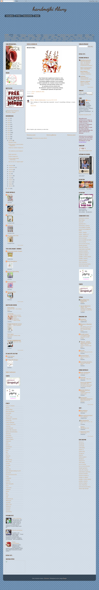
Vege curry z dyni (17, 341)
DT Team (18, 15)
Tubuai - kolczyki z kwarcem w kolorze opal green (86, 345)
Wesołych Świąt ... (12, 142)
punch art (18, 40)
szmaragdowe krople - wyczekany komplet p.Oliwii (85, 337)
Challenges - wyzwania (26, 35)
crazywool (83, 319)
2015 (9, 130)
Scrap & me (82, 460)
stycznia (11, 186)
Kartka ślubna (84, 411)
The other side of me (12, 235)
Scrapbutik (81, 444)
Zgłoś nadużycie (10, 372)
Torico (60, 39)
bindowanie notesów (84, 218)
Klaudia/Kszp (84, 410)
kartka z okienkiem (83, 236)
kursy (6, 40)
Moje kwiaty (54, 36)
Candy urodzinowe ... (17, 518)
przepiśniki (13, 40)
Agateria (81, 455)
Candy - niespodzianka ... (16, 542)
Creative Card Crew (49, 35)
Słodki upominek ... (13, 154)
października (12, 167)
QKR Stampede (89, 38)
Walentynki (58, 38)
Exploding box (88, 36)
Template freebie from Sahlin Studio (85, 393)
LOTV (71, 38)
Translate (90, 94)
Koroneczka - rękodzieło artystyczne (86, 398)
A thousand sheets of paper (14, 251)
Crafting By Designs (12, 359)
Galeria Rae (82, 451)
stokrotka (83, 377)
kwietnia (11, 179)
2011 (9, 138)
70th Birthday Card (85, 428)
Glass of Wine (84, 320)
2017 (9, 126)
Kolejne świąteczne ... (13, 156)
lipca (10, 173)
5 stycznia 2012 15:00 (51, 100)
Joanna (82, 426)
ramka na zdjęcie (83, 260)
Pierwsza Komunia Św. (10, 38)
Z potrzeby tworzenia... (87, 362)
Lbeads (82, 350)
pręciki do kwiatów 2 (84, 252)
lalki (9, 40)
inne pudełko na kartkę (84, 227)
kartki (7, 35)
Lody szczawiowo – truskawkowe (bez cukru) (86, 78)
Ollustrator (46, 578)
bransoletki (63, 36)
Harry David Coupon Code (85, 150)
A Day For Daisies (77, 36)
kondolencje (54, 40)
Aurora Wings (48, 39)
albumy (20, 38)
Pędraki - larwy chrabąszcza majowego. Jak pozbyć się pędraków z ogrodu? (86, 309)
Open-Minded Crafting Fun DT (65, 35)
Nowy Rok (86, 39)
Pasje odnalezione (85, 372)
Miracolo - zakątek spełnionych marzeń (86, 342)
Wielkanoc (46, 36)
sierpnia (11, 171)
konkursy (91, 39)
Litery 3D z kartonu (83, 247)
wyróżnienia (45, 38)
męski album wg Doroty (84, 249)
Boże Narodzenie (10, 411)
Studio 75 (81, 449)
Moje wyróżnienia (27, 15)
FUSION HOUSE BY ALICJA (14, 324)
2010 (9, 188)
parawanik (64, 40)
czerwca (11, 175)
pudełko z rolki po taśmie (85, 256)
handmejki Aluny (50, 9)
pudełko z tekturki (83, 258)
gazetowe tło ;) (82, 223)
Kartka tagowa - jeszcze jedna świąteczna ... (15, 145)
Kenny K (52, 38)
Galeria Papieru (36, 38)
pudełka (38, 35)
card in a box (47, 40)
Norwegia (55, 39)
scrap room (69, 40)
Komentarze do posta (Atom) (40, 138)
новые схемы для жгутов (86, 352)
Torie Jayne (10, 334)
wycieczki (76, 38)
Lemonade (81, 445)
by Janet (42, 40)
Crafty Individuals (79, 39)
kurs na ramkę (82, 241)
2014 (9, 132)
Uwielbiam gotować (86, 60)
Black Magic (82, 220)
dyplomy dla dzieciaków (24, 39)
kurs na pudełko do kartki (85, 240)
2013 (9, 134)
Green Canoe (10, 307)
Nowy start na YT (84, 373)
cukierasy (79, 35)
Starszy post (71, 135)
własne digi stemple (83, 266)
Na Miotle (83, 76)
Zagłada (82, 302)
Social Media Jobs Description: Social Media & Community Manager (86, 385)
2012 (9, 136)
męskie (39, 36)
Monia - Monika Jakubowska (38, 100)
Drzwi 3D (81, 221)
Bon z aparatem (84, 416)
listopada (11, 165)
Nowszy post (31, 135)
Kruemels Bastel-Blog (13, 271)
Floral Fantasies (11, 281)
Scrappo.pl (81, 453)
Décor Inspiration (17, 325)
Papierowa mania (85, 431)
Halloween (82, 38)
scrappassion (11, 205)
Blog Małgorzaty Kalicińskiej (85, 300)
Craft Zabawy (10, 356)
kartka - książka (83, 232)
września (11, 169)
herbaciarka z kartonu (84, 225)
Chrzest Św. (7, 39)
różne (15, 35)
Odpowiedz (33, 105)
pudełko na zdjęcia (83, 254)
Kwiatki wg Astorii (83, 245)
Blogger (65, 578)
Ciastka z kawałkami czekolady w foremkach (86, 73)
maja (10, 177)
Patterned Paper (11, 292)
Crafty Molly (82, 447)
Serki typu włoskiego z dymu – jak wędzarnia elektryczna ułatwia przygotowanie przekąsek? (86, 63)
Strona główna (9, 15)
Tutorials (37, 15)
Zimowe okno (83, 433)
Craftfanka (10, 225)
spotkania (27, 38)
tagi (69, 36)
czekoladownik (65, 38)
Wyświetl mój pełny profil (85, 114)
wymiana (23, 40)
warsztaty (23, 36)
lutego (10, 183)
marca (10, 181)
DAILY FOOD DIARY (85, 69)
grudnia (11, 140)
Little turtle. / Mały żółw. (86, 378)
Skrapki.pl (81, 458)
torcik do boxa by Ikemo (85, 264)
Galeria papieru (82, 457)
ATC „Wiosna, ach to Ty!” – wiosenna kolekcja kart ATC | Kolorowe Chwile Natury (87, 328)
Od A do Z (81, 442)
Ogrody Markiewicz (86, 306)
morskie (32, 39)
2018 (9, 124)
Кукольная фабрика (86, 382)
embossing (71, 39)
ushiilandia (10, 313)
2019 (9, 122)
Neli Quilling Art (85, 420)
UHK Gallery (82, 462)
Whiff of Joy (65, 39)
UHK (43, 39)
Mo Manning (31, 36)
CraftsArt (9, 215)
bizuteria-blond (85, 355)
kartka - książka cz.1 (84, 234)
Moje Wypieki (84, 71)
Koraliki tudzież (85, 334)
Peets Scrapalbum (12, 261)
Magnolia (38, 39)
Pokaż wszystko (20, 245)
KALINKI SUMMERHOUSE (14, 340)
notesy (59, 40)
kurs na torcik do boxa (84, 243)
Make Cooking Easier (86, 67)
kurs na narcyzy (83, 238)
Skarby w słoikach (85, 81)
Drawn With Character (31, 40)
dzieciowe (15, 36)
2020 (9, 120)
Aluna (33, 91)
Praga (38, 40)
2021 (9, 118)
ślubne (87, 35)
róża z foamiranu (83, 262)
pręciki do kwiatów (83, 251)
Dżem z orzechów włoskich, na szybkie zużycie (85, 84)
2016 (9, 128)
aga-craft (9, 194)
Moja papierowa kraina (86, 415)
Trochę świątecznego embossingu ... (13, 159)
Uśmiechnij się (14, 39)
